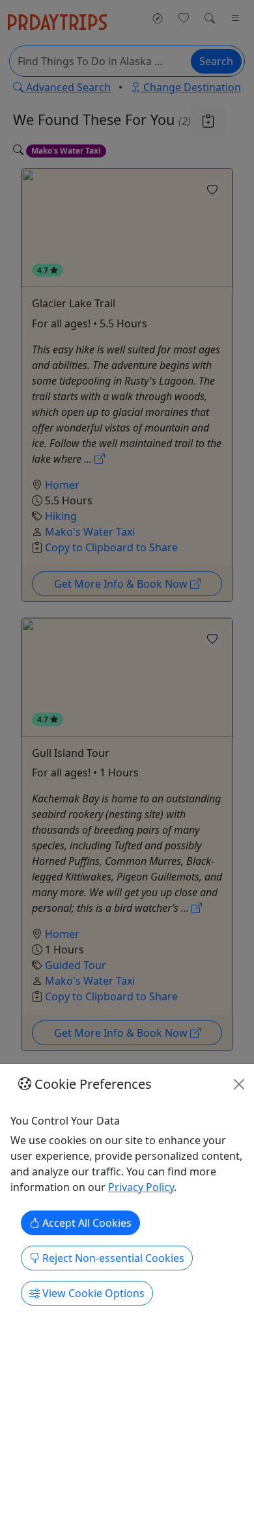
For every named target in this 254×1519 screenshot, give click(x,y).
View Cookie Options (92, 1293)
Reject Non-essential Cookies (112, 1258)
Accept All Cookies (86, 1223)
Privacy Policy (141, 1187)
